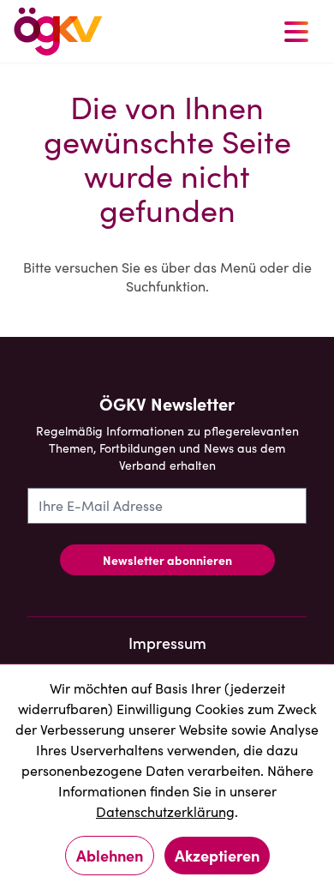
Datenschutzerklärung (165, 811)
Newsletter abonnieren (167, 559)
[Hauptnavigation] (296, 31)
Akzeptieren (217, 855)
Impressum (167, 642)
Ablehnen (109, 855)
